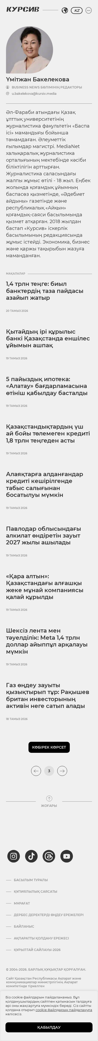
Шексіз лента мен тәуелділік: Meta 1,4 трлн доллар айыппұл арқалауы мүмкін (47, 641)
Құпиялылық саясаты (35, 891)
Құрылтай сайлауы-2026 (37, 950)
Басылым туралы (31, 880)
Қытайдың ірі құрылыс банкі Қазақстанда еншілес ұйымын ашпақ (48, 338)
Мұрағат (22, 903)
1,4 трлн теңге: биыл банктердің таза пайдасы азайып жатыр (44, 290)
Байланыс (24, 926)
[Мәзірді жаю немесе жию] (88, 10)
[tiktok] (31, 856)
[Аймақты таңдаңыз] (64, 10)
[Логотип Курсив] (22, 9)
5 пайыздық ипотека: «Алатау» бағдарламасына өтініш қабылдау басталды (47, 386)
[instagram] (13, 856)
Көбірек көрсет (49, 747)
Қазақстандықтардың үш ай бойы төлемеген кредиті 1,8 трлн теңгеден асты (48, 433)
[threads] (49, 856)
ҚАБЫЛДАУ (49, 1027)
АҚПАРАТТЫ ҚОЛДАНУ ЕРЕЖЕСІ (41, 938)
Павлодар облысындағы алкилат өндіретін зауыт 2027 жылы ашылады (43, 535)
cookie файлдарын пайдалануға (64, 1010)
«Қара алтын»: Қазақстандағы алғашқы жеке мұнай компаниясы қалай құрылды (44, 587)
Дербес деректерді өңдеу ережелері (49, 915)
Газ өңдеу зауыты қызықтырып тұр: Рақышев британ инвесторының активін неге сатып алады (47, 695)
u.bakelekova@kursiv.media (34, 94)
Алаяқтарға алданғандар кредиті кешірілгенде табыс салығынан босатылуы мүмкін (44, 484)
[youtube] (66, 856)
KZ (76, 10)
